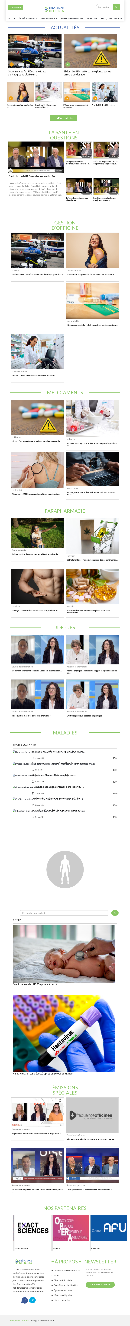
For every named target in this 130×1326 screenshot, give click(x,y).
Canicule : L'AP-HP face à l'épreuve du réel (32, 176)
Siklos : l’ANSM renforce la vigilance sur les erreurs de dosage (87, 73)
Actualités (14, 18)
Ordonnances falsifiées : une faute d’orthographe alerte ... (37, 275)
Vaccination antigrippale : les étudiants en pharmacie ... (91, 274)
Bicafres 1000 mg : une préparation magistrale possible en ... (92, 444)
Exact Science (20, 1249)
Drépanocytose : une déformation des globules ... (59, 763)
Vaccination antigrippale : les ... (20, 106)
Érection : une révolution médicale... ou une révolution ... (104, 199)
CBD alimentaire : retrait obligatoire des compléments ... (92, 560)
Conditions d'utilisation (66, 1285)
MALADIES (92, 18)
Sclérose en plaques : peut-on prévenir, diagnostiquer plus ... (105, 162)
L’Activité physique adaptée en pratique (84, 716)
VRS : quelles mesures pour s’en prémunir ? (31, 716)
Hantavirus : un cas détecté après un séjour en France (43, 1073)
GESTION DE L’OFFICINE (72, 18)
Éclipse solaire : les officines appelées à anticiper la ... (36, 554)
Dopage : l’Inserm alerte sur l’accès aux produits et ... (35, 611)
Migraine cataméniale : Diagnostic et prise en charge (90, 1139)
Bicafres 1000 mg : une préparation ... (45, 106)
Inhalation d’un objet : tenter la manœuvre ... (57, 810)
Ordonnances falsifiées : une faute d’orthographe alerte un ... (27, 73)
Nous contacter (62, 1300)
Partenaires (115, 18)
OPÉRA (55, 1249)
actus (17, 920)
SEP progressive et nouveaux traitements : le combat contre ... (77, 162)
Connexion (15, 7)
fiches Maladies (24, 745)
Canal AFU (94, 1249)
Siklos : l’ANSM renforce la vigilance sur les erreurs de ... (37, 441)
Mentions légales (63, 1295)
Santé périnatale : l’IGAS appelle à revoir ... (36, 984)
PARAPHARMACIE (48, 18)
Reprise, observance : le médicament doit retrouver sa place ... (91, 493)
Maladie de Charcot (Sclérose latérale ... (54, 775)
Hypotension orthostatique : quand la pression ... (59, 751)
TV (103, 18)
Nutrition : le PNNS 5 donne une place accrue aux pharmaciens (88, 612)
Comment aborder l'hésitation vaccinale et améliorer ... (37, 671)
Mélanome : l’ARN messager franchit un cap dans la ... (36, 494)
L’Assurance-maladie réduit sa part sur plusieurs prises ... (92, 325)
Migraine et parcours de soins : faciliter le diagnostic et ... (37, 1134)
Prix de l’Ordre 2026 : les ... (103, 105)
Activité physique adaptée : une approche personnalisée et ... (92, 672)
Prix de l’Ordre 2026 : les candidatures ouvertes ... (34, 376)
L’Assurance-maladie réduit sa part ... (75, 106)
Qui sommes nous (63, 1290)
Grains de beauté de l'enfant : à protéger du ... (58, 787)
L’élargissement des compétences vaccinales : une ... (90, 1190)
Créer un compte (100, 1284)
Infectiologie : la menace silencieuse (77, 199)
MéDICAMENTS (29, 18)
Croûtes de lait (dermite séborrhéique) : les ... (57, 798)
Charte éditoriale (63, 1280)
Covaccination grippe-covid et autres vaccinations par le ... (37, 1191)
